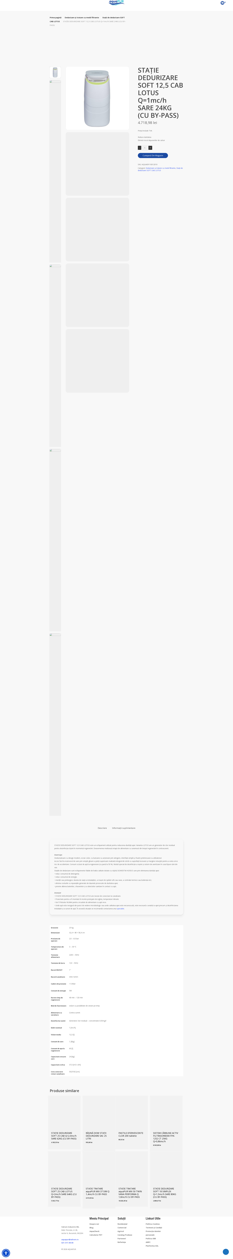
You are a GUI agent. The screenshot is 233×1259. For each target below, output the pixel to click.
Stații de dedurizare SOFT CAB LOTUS (160, 169)
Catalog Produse (125, 1235)
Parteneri (122, 1238)
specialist (120, 908)
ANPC (148, 1242)
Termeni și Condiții (154, 1227)
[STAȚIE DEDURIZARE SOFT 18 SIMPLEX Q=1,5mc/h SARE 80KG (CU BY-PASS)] (166, 1167)
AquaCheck (94, 1231)
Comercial (122, 1227)
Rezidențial (122, 1224)
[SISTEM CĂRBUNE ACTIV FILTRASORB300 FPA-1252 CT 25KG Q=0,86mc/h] (166, 1112)
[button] (5, 1253)
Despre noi (94, 1224)
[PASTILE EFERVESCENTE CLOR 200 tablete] (132, 1112)
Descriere (102, 828)
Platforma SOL (152, 1246)
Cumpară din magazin (153, 155)
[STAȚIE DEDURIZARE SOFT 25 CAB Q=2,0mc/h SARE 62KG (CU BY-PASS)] (64, 1112)
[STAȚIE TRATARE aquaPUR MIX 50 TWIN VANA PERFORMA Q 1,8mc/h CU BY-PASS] (132, 1167)
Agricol (121, 1231)
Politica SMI (151, 1238)
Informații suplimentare (123, 828)
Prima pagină (55, 17)
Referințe (122, 1242)
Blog (91, 1227)
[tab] (102, 828)
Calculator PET (96, 1235)
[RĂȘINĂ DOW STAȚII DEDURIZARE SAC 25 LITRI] (99, 1112)
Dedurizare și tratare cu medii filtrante (82, 17)
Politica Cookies (153, 1224)
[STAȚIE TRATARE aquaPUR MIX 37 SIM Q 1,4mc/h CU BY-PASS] (99, 1167)
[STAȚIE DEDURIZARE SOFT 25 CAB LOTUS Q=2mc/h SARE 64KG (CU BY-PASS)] (64, 1167)
